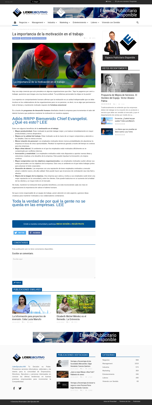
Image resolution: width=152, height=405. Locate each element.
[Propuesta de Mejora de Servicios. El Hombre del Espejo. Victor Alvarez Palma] (120, 83)
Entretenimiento (78, 23)
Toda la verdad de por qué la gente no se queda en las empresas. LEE (49, 203)
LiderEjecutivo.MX (19, 367)
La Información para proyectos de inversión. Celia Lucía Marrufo (29, 318)
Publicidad (136, 401)
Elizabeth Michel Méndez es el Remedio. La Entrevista (71, 318)
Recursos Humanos (39, 38)
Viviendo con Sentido (111, 22)
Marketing (63, 23)
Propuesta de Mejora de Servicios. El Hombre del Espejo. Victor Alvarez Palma (119, 98)
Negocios (22, 23)
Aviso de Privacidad (110, 401)
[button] (137, 22)
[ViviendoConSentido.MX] (28, 13)
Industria (50, 23)
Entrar (109, 1)
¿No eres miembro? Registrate (126, 1)
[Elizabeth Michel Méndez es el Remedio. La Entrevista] (76, 305)
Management (37, 23)
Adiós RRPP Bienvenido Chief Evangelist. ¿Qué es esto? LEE (50, 120)
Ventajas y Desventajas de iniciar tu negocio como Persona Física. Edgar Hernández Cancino (83, 385)
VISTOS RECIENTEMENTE (114, 68)
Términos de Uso (124, 401)
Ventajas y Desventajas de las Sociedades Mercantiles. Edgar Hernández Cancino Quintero (81, 363)
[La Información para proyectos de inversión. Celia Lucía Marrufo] (31, 305)
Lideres (93, 23)
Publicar (18, 282)
